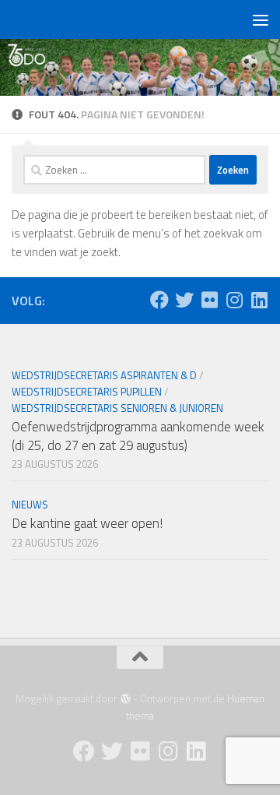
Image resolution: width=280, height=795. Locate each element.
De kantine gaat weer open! (87, 523)
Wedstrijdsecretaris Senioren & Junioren (117, 408)
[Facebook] (159, 299)
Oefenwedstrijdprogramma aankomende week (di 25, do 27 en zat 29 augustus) (138, 436)
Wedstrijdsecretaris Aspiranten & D (104, 375)
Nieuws (30, 504)
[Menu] (260, 19)
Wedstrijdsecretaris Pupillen (87, 391)
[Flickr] (209, 299)
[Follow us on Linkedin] (259, 299)
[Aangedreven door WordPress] (125, 699)
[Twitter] (184, 299)
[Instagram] (234, 299)
